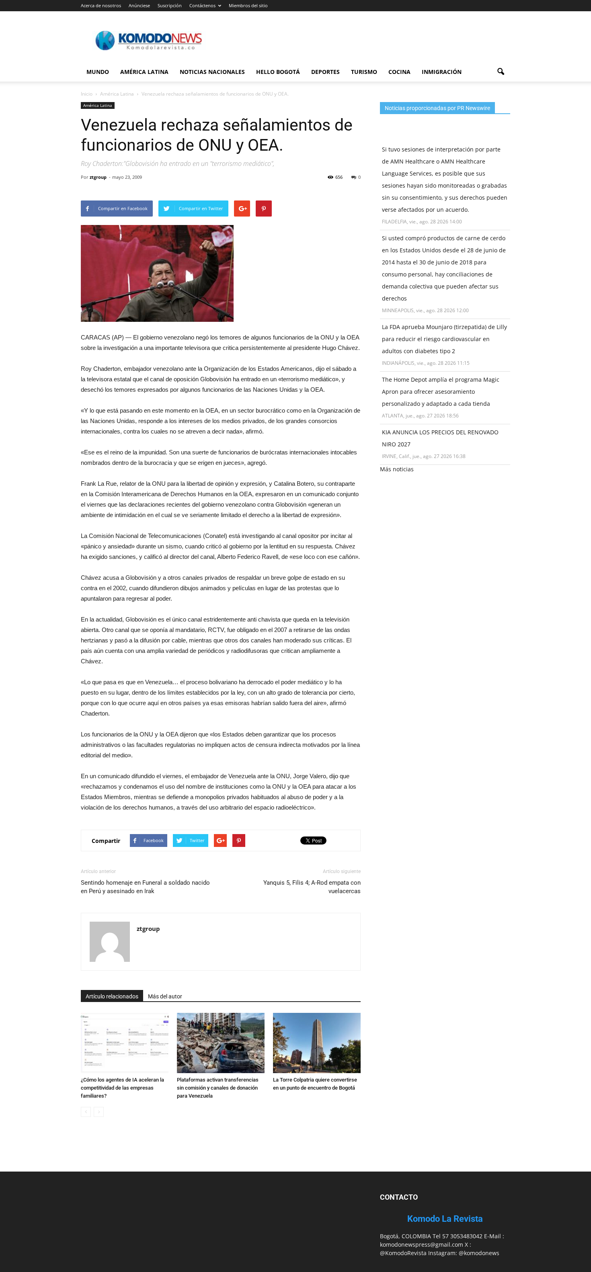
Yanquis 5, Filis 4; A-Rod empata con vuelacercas (312, 887)
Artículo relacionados (112, 996)
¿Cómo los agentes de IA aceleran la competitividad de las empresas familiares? (122, 1088)
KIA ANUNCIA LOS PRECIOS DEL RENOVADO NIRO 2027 (440, 438)
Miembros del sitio (248, 5)
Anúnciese (139, 5)
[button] (500, 72)
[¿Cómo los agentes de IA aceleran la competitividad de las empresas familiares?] (124, 1043)
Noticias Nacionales (212, 72)
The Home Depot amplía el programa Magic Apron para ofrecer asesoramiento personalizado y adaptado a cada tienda (440, 391)
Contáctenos (202, 5)
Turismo (364, 72)
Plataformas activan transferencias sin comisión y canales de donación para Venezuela (218, 1088)
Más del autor (165, 996)
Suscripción (170, 5)
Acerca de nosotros (101, 5)
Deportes (325, 72)
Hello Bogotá (278, 72)
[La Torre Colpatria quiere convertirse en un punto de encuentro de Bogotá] (317, 1043)
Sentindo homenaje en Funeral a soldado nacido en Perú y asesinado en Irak (145, 887)
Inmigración (442, 72)
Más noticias (397, 469)
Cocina (399, 72)
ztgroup (98, 177)
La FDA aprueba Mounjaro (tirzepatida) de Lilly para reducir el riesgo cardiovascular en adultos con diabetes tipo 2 (444, 339)
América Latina (144, 72)
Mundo (97, 72)
